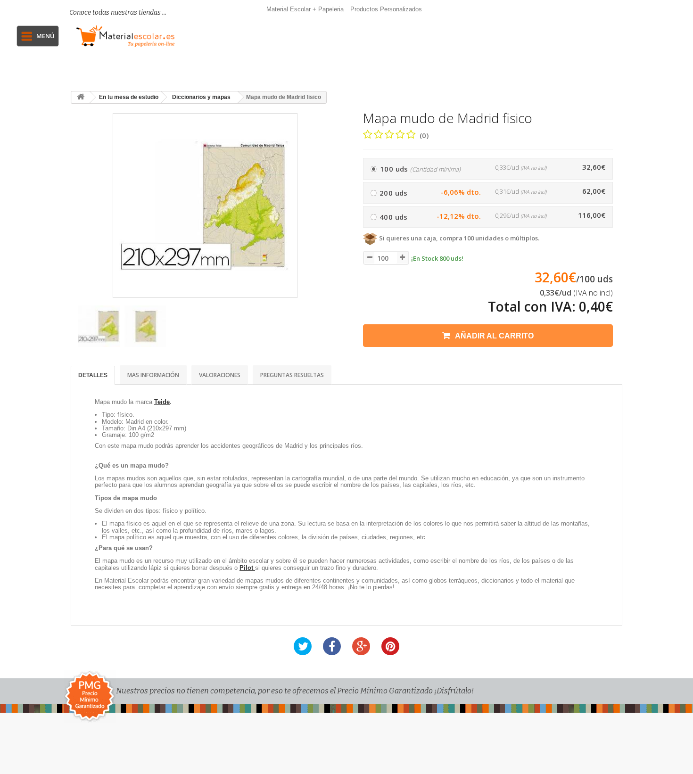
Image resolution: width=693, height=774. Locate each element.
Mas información (153, 375)
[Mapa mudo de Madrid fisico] (99, 326)
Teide (162, 401)
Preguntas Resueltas (292, 375)
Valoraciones (219, 375)
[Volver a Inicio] (81, 97)
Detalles (92, 375)
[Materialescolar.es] (125, 36)
